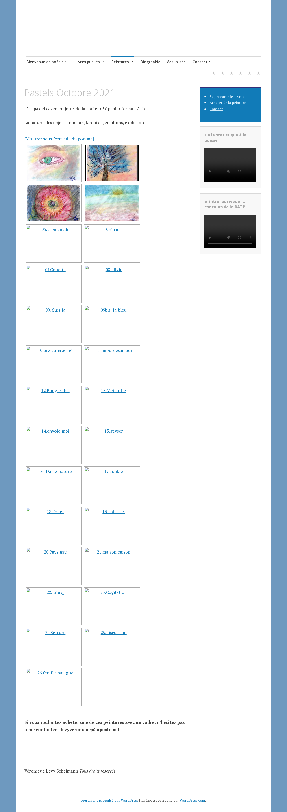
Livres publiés (87, 61)
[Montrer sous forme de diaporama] (59, 139)
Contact (199, 61)
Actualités (176, 61)
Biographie (150, 61)
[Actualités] (249, 73)
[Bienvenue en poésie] (213, 73)
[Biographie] (240, 73)
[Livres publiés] (222, 73)
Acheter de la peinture (228, 102)
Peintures (120, 61)
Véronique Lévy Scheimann (88, 25)
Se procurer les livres (227, 96)
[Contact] (258, 73)
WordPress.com (192, 800)
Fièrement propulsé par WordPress (109, 800)
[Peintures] (231, 73)
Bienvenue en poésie (45, 61)
